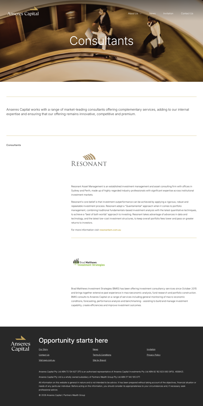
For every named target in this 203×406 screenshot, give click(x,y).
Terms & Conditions (102, 354)
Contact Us (187, 13)
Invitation (168, 13)
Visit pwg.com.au (47, 360)
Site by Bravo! (99, 360)
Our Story (43, 349)
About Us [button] (133, 13)
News (152, 13)
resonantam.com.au (110, 229)
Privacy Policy (153, 354)
